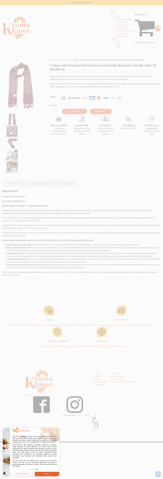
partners (23, 436)
